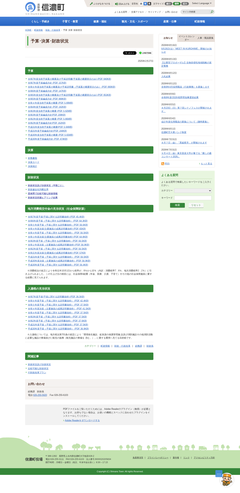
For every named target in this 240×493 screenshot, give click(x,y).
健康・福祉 (100, 21)
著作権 (176, 457)
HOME (28, 30)
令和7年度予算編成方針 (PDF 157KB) (47, 82)
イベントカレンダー (187, 38)
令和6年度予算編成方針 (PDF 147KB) (47, 91)
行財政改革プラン (37, 372)
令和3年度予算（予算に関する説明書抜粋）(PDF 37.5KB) (57, 316)
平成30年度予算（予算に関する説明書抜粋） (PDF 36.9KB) (58, 328)
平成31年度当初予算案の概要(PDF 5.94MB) (50, 127)
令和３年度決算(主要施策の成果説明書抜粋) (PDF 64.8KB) (58, 236)
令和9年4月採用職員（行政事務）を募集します (185, 87)
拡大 (185, 3)
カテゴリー (167, 190)
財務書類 (32, 158)
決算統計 (32, 166)
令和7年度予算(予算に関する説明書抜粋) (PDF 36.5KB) (56, 296)
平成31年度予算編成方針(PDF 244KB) (47, 131)
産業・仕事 (170, 21)
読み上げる (124, 4)
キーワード (167, 197)
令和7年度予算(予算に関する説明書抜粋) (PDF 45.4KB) (56, 216)
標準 (177, 3)
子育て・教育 (70, 21)
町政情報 (199, 21)
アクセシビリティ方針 (204, 457)
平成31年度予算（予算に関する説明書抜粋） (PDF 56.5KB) (58, 257)
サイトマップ (154, 12)
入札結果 (165, 76)
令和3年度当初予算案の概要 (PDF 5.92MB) (50, 111)
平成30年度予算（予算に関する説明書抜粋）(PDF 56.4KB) (58, 264)
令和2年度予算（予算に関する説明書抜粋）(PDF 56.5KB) (57, 248)
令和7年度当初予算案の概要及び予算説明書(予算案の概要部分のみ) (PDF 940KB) (69, 79)
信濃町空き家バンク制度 (173, 132)
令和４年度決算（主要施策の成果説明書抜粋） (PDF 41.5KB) (59, 308)
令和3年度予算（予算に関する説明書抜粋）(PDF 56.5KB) (57, 241)
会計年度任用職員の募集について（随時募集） (185, 121)
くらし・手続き (40, 21)
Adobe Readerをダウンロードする (82, 420)
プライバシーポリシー (157, 457)
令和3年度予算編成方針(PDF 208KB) (47, 115)
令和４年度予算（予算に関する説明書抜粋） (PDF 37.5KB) (58, 312)
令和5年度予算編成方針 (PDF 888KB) (47, 99)
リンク (186, 457)
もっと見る (206, 163)
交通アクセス (137, 12)
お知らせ (168, 38)
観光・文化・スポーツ (135, 21)
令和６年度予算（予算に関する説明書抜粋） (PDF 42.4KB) (58, 300)
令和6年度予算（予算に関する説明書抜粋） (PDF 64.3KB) (57, 220)
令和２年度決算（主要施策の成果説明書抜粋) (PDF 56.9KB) (58, 244)
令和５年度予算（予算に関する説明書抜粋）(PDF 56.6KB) (58, 225)
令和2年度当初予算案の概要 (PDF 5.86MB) (50, 119)
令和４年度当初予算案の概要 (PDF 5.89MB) (50, 103)
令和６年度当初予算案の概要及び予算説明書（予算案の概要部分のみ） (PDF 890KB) (71, 87)
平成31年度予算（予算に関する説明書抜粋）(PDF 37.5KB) (58, 324)
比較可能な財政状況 (38, 368)
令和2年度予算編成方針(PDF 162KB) (47, 123)
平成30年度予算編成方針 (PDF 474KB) (47, 139)
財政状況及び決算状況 (39, 364)
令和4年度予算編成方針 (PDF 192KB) (47, 107)
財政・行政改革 (53, 30)
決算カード (33, 162)
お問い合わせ (171, 12)
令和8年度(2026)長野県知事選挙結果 (180, 97)
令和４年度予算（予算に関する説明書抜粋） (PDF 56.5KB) (58, 232)
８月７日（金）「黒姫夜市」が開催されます (184, 142)
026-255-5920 (40, 395)
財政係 (150, 346)
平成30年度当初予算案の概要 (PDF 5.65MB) (50, 135)
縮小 (168, 3)
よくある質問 (120, 12)
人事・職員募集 (205, 38)
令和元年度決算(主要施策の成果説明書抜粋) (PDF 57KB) (57, 253)
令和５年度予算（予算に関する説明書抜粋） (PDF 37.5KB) (58, 304)
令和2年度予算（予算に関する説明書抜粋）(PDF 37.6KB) (57, 320)
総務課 (138, 346)
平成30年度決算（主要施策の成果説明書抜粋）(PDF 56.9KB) (59, 260)
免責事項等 (138, 457)
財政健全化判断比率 (38, 189)
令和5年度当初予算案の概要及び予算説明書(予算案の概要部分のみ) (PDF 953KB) (69, 95)
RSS (167, 163)
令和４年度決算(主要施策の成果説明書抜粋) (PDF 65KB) (57, 228)
